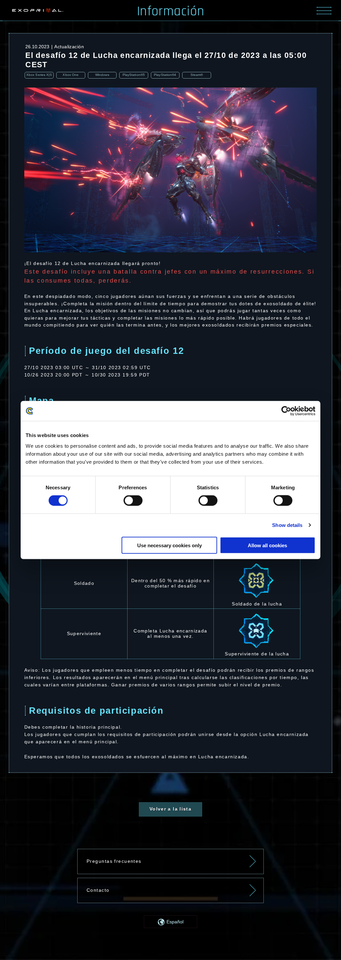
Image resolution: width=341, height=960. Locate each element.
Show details (287, 525)
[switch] (133, 500)
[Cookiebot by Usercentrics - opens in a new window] (286, 411)
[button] (170, 921)
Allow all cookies (267, 545)
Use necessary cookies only (169, 545)
